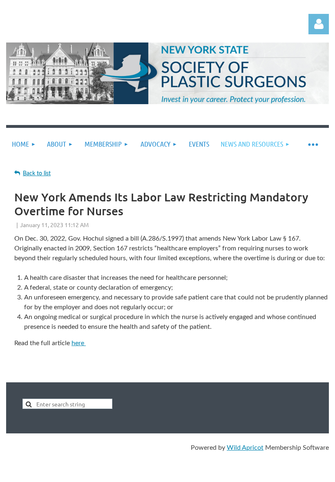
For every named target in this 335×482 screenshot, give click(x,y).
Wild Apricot (245, 447)
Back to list (37, 173)
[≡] (312, 144)
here (78, 343)
